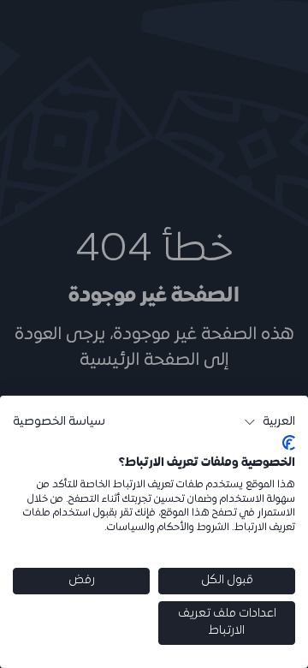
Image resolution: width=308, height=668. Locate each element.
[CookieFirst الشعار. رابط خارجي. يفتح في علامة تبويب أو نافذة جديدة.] (288, 442)
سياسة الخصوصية (59, 422)
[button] (269, 422)
